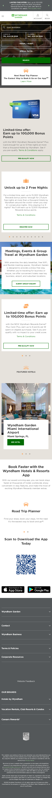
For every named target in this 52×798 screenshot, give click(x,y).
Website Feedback (26, 681)
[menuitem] (3, 16)
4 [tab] (20, 236)
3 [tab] (16, 236)
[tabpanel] (26, 202)
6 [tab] (27, 236)
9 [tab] (38, 236)
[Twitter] (26, 672)
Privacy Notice (29, 760)
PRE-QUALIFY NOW (26, 346)
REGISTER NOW (26, 227)
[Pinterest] (38, 672)
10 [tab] (42, 236)
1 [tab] (9, 236)
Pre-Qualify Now (34, 8)
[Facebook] (14, 672)
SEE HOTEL (15, 442)
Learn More (26, 81)
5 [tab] (24, 236)
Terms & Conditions (28, 150)
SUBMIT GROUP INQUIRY (26, 284)
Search (26, 60)
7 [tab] (31, 236)
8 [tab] (35, 236)
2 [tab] (13, 236)
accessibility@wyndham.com (12, 767)
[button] (3, 5)
